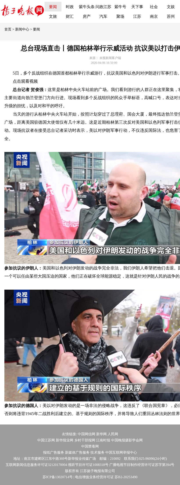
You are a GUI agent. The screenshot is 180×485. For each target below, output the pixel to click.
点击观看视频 (25, 81)
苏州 (171, 16)
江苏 (137, 16)
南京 (154, 16)
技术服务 (97, 452)
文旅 (53, 16)
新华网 (101, 434)
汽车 (103, 16)
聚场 (120, 16)
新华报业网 (64, 440)
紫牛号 (120, 7)
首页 (7, 29)
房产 (87, 16)
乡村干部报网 (84, 440)
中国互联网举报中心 (121, 452)
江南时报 (103, 440)
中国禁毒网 (90, 446)
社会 (154, 7)
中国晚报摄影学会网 (127, 440)
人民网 (113, 434)
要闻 (53, 7)
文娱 (171, 7)
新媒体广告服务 (77, 452)
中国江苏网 (46, 440)
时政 (70, 7)
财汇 (70, 16)
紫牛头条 (87, 7)
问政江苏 (103, 7)
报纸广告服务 (53, 452)
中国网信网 (86, 434)
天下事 (137, 7)
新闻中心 (22, 29)
